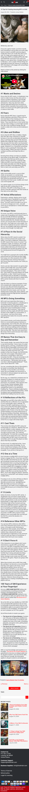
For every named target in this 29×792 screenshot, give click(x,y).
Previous (4, 684)
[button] (26, 2)
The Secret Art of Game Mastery (16, 651)
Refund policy (5, 773)
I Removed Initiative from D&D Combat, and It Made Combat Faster (18, 706)
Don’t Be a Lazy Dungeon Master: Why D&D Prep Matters (18, 740)
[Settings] (24, 2)
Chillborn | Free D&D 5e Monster (18, 723)
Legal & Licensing (6, 775)
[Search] (4, 2)
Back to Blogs (15, 688)
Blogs (5, 5)
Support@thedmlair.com (9, 762)
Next (25, 684)
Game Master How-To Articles (15, 680)
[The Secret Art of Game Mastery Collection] (14, 675)
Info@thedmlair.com (20, 765)
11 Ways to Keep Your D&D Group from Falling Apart (17, 732)
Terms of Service (6, 771)
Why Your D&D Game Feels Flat (18, 714)
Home (2, 5)
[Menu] (1, 2)
